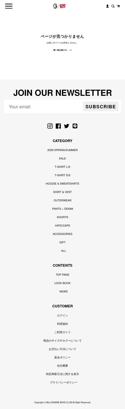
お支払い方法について (62, 349)
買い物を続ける (60, 50)
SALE (62, 158)
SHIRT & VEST (62, 192)
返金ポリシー (62, 357)
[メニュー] (9, 6)
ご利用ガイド (62, 332)
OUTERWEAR (62, 200)
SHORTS (62, 217)
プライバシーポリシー (63, 382)
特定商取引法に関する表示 (62, 374)
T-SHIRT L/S (62, 167)
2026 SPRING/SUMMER (62, 150)
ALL (63, 250)
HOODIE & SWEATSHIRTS (62, 183)
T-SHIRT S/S (62, 175)
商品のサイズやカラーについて (62, 340)
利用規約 (62, 324)
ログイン (62, 315)
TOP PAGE (62, 274)
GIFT (62, 242)
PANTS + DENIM (62, 209)
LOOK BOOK (62, 283)
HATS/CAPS (62, 225)
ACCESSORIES (62, 234)
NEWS (63, 291)
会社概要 (62, 365)
